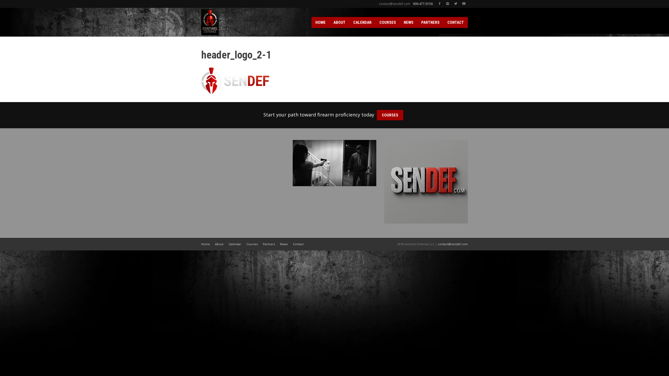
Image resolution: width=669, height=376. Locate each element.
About (219, 244)
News (284, 244)
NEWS (408, 22)
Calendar (235, 244)
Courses (252, 244)
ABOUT (339, 22)
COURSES (387, 22)
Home (205, 244)
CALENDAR (362, 22)
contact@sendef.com (453, 244)
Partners (269, 244)
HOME (320, 22)
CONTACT (455, 22)
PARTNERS (430, 22)
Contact (298, 244)
